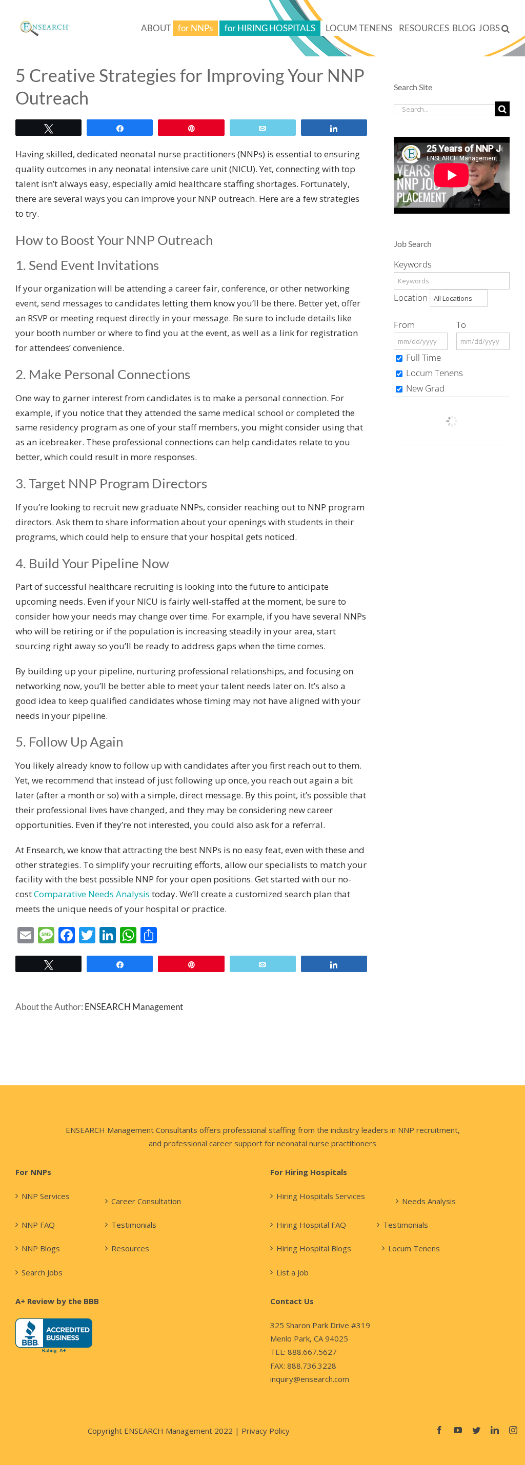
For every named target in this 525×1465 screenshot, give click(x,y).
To (461, 325)
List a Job (292, 1272)
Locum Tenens (433, 373)
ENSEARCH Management (134, 1006)
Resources (130, 1248)
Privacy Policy (265, 1431)
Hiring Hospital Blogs (313, 1248)
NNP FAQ (38, 1225)
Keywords (413, 264)
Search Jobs (42, 1272)
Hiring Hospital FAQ (311, 1225)
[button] (505, 28)
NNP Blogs (41, 1248)
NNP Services (46, 1196)
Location (411, 297)
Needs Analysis (429, 1201)
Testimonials (133, 1225)
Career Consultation (146, 1201)
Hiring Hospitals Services (320, 1196)
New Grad (424, 388)
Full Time (422, 357)
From (404, 325)
